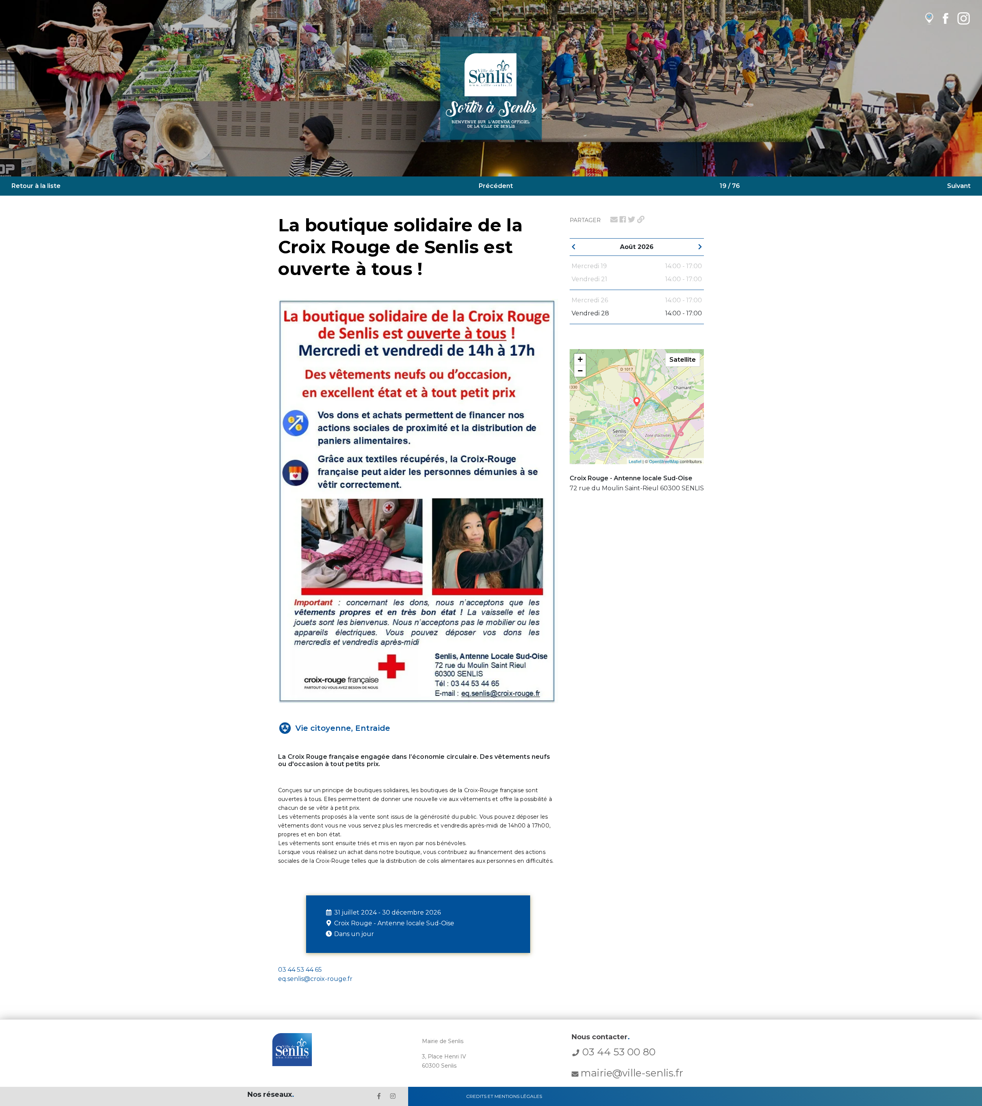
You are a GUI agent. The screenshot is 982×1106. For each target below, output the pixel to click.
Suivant (958, 186)
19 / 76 (730, 186)
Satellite (682, 359)
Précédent (496, 186)
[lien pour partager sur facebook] (623, 219)
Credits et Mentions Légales (504, 1096)
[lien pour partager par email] (614, 219)
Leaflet (635, 461)
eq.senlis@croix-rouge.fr (315, 978)
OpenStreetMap (664, 461)
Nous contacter (601, 1037)
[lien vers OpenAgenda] (929, 18)
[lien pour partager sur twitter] (631, 219)
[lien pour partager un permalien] (640, 219)
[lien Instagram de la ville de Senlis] (963, 18)
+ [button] (580, 359)
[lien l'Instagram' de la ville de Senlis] (392, 1096)
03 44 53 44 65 (300, 969)
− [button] (580, 371)
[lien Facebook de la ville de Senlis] (945, 18)
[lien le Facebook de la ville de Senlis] (379, 1096)
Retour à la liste (36, 186)
